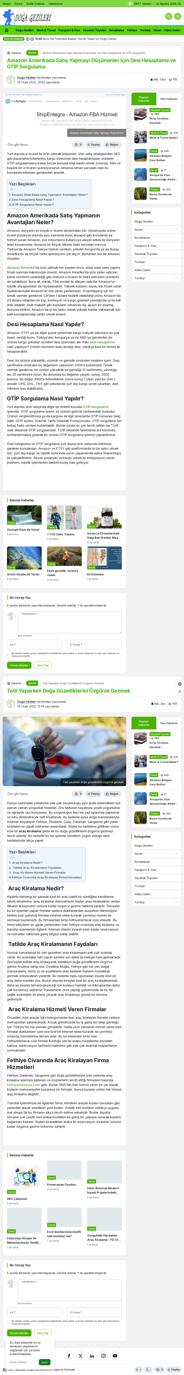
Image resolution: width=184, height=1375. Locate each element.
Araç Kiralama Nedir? (27, 862)
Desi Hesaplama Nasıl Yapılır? (33, 199)
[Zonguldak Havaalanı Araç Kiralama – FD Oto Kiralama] (104, 1228)
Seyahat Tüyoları (146, 254)
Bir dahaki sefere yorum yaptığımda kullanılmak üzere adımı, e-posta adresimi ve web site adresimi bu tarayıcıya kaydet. (65, 654)
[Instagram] (103, 1355)
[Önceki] (28, 38)
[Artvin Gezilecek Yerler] (24, 563)
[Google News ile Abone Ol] (18, 144)
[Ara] (168, 16)
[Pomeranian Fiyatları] (64, 1182)
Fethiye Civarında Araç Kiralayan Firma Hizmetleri (47, 877)
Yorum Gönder (19, 665)
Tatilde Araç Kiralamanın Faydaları (36, 867)
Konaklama (142, 237)
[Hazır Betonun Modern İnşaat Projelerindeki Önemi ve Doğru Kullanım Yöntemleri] (104, 1182)
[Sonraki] (32, 38)
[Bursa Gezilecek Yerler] (156, 194)
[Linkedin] (92, 1355)
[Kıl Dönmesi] (104, 563)
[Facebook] (69, 1355)
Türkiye (139, 262)
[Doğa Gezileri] (27, 17)
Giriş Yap (43, 665)
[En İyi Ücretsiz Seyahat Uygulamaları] (156, 116)
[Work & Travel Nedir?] (156, 137)
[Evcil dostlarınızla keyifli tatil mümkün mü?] (64, 1228)
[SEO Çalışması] (24, 1182)
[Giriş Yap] (177, 16)
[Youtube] (115, 1355)
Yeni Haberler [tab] (169, 99)
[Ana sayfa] (6, 30)
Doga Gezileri (26, 77)
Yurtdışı (139, 278)
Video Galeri (142, 270)
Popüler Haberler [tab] (144, 99)
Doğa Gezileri (143, 221)
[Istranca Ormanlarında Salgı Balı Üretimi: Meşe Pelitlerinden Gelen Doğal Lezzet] (104, 524)
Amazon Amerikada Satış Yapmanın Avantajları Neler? (50, 195)
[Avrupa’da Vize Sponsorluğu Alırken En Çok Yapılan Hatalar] (156, 174)
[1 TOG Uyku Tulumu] (64, 524)
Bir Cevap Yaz (20, 597)
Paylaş (175, 1369)
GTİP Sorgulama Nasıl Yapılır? (33, 204)
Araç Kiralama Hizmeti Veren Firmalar (39, 872)
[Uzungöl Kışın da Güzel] (24, 524)
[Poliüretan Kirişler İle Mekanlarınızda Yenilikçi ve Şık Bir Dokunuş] (24, 1228)
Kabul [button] (45, 1362)
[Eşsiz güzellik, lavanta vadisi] (64, 563)
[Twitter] (80, 1355)
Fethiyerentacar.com (23, 1085)
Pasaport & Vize (145, 246)
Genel (138, 229)
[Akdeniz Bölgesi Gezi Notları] (156, 155)
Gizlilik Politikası (18, 1362)
